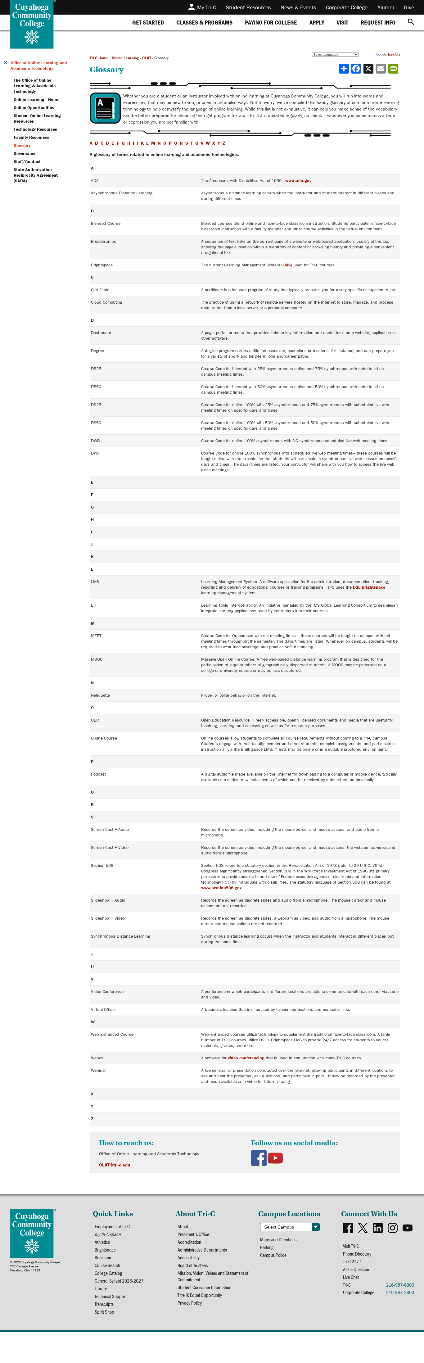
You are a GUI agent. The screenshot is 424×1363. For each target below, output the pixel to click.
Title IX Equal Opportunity (200, 1295)
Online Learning (125, 58)
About (183, 1226)
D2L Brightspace (369, 587)
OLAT (146, 58)
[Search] (411, 22)
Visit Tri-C (351, 1246)
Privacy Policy (190, 1302)
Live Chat (351, 1277)
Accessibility (189, 1257)
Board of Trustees (193, 1265)
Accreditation (189, 1241)
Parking (266, 1247)
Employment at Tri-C (112, 1226)
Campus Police (273, 1255)
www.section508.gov (221, 887)
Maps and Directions (278, 1239)
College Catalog (108, 1273)
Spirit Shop (104, 1311)
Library (101, 1288)
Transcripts (104, 1304)
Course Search (107, 1265)
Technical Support (111, 1296)
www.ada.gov (298, 180)
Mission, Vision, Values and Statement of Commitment (213, 1276)
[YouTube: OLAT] (275, 1159)
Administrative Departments (202, 1249)
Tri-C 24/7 (352, 1261)
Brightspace (105, 1249)
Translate (394, 54)
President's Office (193, 1234)
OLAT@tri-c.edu (114, 1165)
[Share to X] (369, 69)
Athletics (102, 1241)
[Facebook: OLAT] (259, 1159)
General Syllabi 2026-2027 (119, 1280)
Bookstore (103, 1257)
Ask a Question (356, 1269)
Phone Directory (357, 1253)
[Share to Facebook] (356, 69)
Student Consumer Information (204, 1287)
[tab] (148, 22)
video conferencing (246, 1058)
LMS (286, 265)
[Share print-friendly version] (394, 69)
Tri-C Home (99, 58)
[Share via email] (381, 69)
